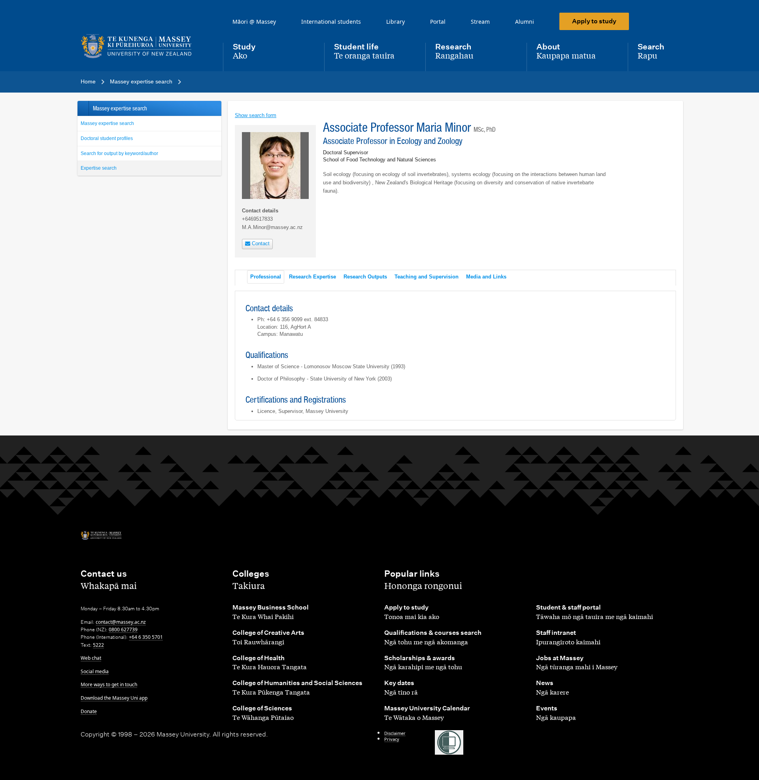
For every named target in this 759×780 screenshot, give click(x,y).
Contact (260, 243)
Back (83, 108)
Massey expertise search (107, 123)
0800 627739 (123, 629)
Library (395, 21)
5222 (98, 645)
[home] (145, 46)
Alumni (524, 21)
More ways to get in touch (109, 684)
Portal (438, 21)
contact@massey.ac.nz (121, 622)
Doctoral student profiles (107, 138)
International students (331, 21)
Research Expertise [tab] (312, 277)
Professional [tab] (265, 277)
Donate (89, 711)
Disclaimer (395, 733)
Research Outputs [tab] (365, 277)
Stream (480, 21)
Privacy (391, 739)
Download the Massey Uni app (114, 698)
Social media (95, 671)
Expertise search (99, 168)
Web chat (91, 658)
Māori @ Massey (254, 21)
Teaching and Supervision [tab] (427, 277)
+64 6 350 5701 (146, 637)
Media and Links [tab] (486, 277)
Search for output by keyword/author (119, 153)
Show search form (255, 115)
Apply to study (594, 21)
